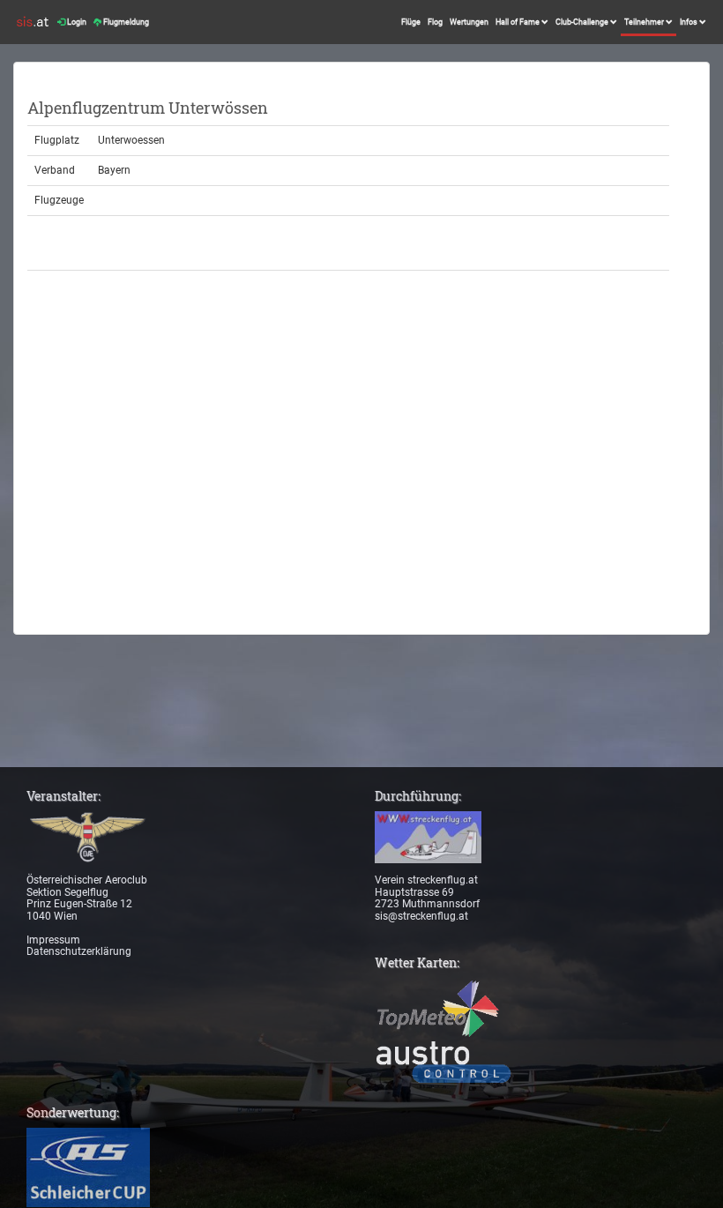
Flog (435, 22)
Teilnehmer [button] (645, 22)
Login (75, 22)
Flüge (411, 22)
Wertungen (469, 22)
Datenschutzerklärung (78, 951)
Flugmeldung (125, 22)
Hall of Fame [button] (518, 22)
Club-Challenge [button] (582, 22)
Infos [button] (689, 22)
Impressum (53, 940)
